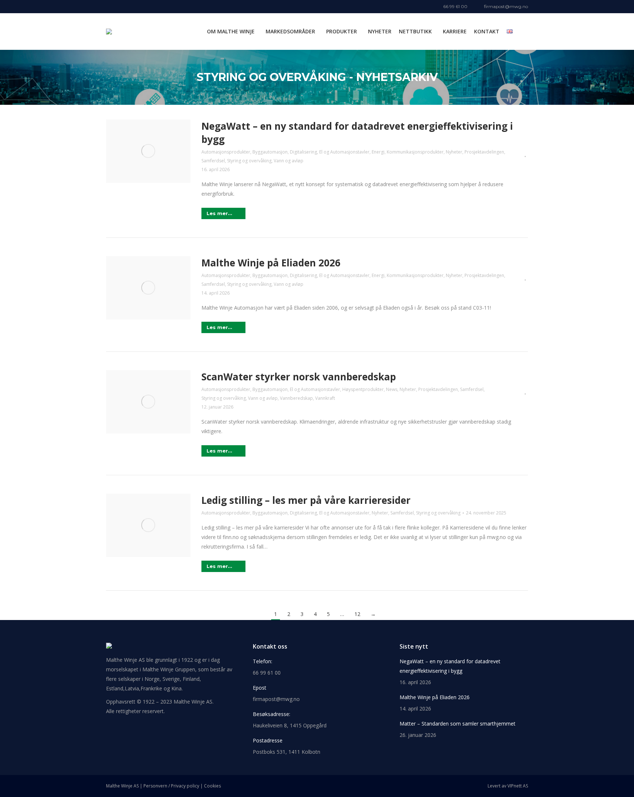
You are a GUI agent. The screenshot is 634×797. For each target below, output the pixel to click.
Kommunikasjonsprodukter (415, 152)
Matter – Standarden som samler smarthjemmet (457, 723)
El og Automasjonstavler (344, 152)
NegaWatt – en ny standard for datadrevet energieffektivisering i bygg (450, 666)
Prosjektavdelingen (484, 152)
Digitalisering (303, 152)
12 (357, 613)
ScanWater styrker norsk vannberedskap (298, 376)
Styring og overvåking (249, 161)
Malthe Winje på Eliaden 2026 (270, 262)
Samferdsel (213, 161)
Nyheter (454, 152)
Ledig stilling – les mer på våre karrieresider (306, 500)
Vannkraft (325, 398)
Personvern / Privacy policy (171, 786)
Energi (378, 152)
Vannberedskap (296, 398)
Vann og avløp (288, 161)
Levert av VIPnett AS (508, 786)
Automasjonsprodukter (225, 152)
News (391, 389)
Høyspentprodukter (363, 389)
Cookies (212, 786)
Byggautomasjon (270, 152)
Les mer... (219, 213)
